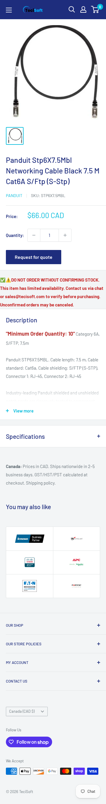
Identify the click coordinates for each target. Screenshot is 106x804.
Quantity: (15, 235)
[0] (95, 9)
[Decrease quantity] (34, 235)
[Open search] (72, 9)
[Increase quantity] (65, 235)
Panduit (14, 195)
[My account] (83, 9)
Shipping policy (40, 482)
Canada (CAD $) (21, 711)
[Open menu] (9, 10)
